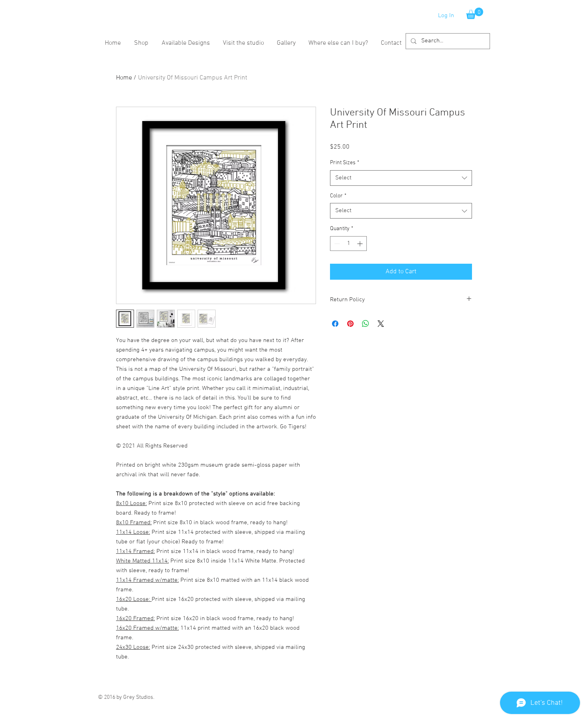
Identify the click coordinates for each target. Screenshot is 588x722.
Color (338, 196)
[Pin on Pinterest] (350, 323)
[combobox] (401, 178)
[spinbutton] (348, 244)
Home (124, 78)
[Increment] (361, 244)
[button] (474, 13)
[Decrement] (336, 244)
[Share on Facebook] (335, 323)
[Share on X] (381, 323)
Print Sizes (344, 162)
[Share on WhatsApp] (365, 323)
